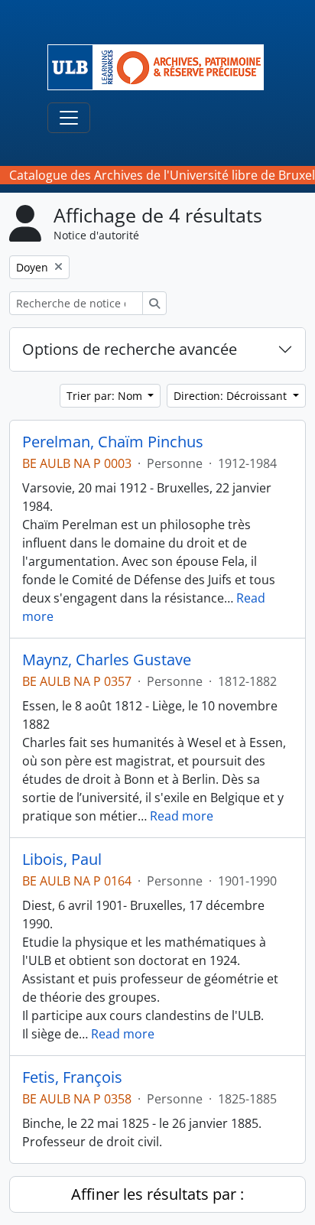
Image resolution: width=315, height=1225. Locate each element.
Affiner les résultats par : (157, 1194)
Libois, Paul (62, 859)
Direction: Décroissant (232, 395)
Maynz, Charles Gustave (106, 660)
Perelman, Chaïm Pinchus (112, 442)
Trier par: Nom (106, 395)
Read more (181, 815)
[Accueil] (161, 67)
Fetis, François (72, 1077)
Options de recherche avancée (129, 349)
